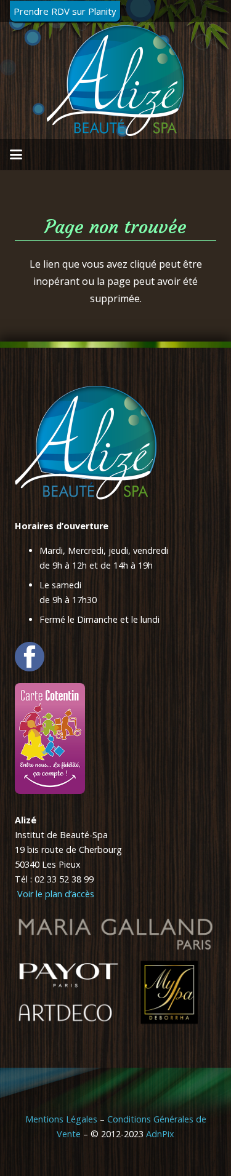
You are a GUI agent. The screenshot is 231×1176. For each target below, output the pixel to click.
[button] (16, 154)
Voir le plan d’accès (54, 894)
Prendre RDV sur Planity (65, 11)
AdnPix (160, 1134)
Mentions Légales (61, 1119)
